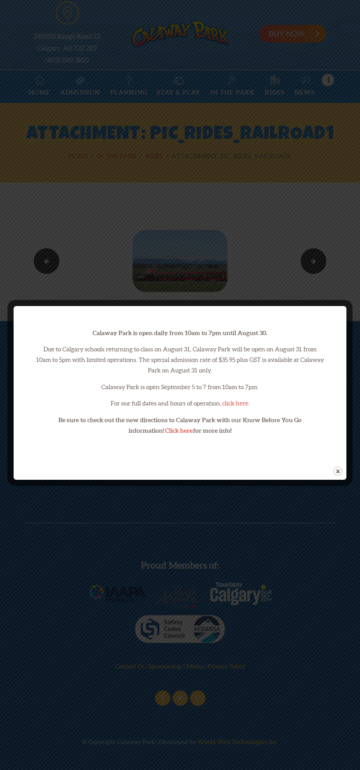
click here (235, 403)
